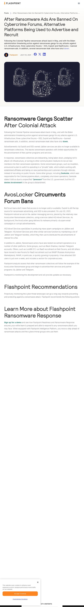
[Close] (38, 582)
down (66, 48)
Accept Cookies (20, 593)
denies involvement (13, 182)
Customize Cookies (20, 599)
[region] (20, 592)
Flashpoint (14, 55)
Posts (6, 13)
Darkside (65, 173)
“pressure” (38, 179)
